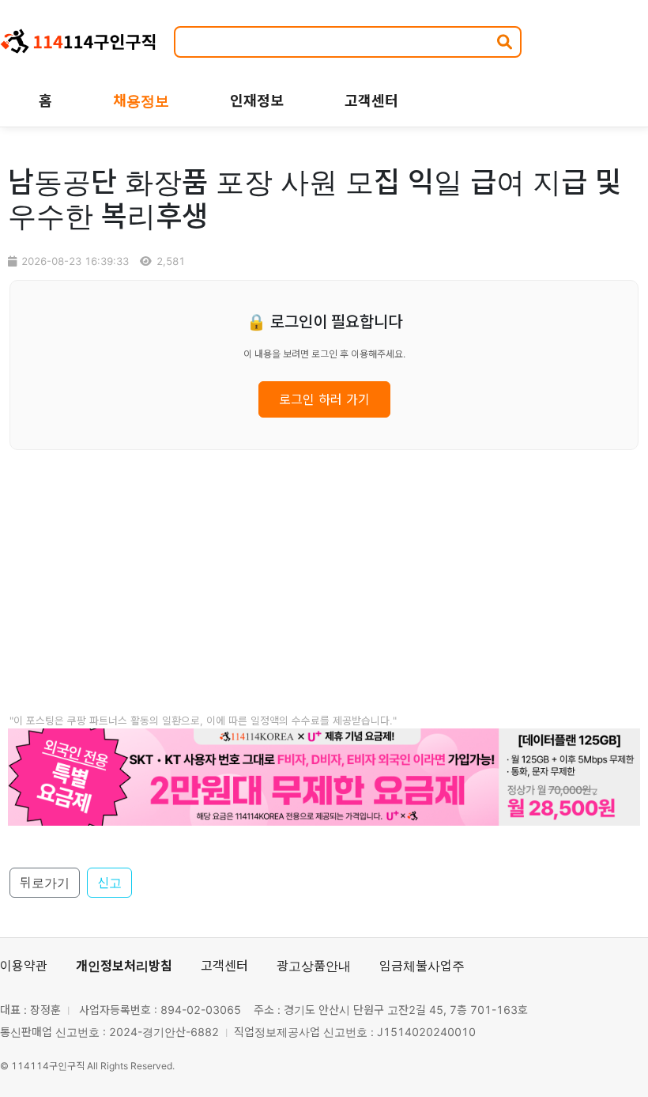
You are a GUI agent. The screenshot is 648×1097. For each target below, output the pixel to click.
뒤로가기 (45, 883)
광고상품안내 (314, 966)
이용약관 (23, 966)
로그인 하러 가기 (324, 399)
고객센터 (224, 966)
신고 (109, 883)
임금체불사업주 (422, 966)
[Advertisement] (324, 598)
